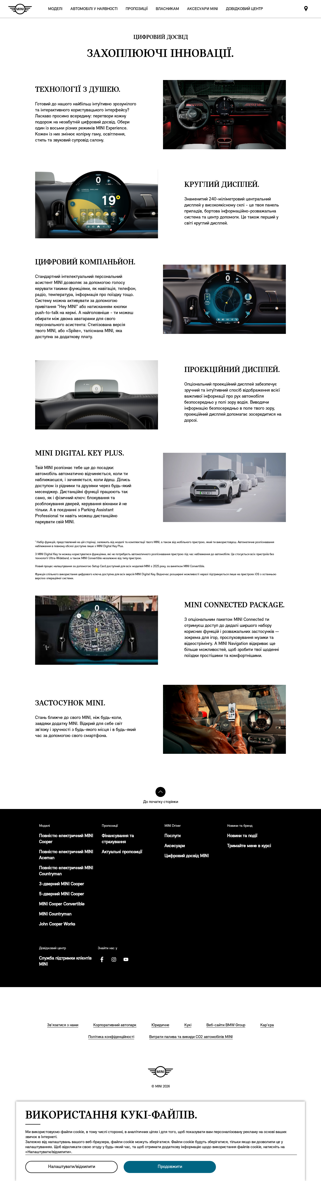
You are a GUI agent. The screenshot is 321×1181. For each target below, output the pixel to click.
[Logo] (160, 1071)
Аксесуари (175, 846)
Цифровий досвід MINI (187, 856)
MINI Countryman (55, 914)
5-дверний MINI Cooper (61, 894)
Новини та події (242, 836)
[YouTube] (126, 959)
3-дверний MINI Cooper (61, 884)
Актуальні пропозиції (122, 852)
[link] (94, 9)
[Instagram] (114, 959)
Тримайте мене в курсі (249, 846)
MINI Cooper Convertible (62, 904)
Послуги (173, 836)
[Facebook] (102, 959)
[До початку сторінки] (160, 792)
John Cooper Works (57, 924)
